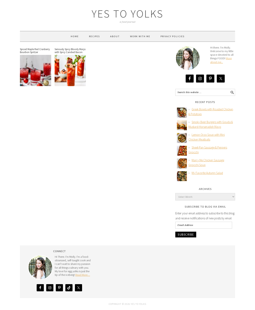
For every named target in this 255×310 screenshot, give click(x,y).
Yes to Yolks (127, 13)
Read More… (82, 275)
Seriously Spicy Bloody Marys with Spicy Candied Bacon (70, 51)
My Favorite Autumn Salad (207, 173)
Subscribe (186, 234)
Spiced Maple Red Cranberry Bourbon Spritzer (35, 51)
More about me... (221, 60)
